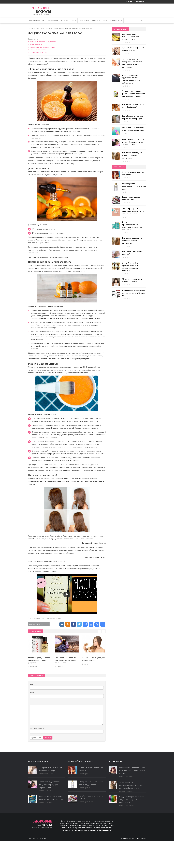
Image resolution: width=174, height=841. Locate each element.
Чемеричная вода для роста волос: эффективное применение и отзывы (133, 93)
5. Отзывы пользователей (37, 52)
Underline (37, 704)
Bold (31, 704)
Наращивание (84, 20)
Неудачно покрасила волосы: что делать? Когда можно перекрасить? (131, 800)
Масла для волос (46, 28)
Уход (44, 20)
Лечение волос (34, 20)
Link (49, 704)
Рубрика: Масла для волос (38, 624)
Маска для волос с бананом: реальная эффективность (130, 36)
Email (32, 692)
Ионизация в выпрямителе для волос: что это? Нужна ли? (133, 293)
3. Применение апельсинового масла (41, 47)
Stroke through (39, 704)
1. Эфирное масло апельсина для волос (42, 42)
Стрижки (73, 20)
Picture (52, 704)
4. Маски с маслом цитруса (37, 50)
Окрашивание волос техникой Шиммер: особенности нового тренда (132, 771)
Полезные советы (116, 20)
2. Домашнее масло (35, 44)
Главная (129, 2)
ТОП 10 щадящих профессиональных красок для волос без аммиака (130, 785)
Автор (32, 684)
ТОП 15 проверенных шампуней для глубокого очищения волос (133, 211)
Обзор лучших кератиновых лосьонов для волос (134, 186)
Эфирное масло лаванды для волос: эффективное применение (39, 660)
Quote (44, 704)
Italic (34, 704)
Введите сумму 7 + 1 (38, 728)
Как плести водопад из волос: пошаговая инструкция (132, 155)
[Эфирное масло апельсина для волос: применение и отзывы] (96, 624)
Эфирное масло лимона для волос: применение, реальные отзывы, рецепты (93, 643)
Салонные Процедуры (99, 20)
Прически (64, 20)
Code (47, 704)
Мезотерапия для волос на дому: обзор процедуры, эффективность (134, 142)
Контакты (140, 2)
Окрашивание (53, 20)
